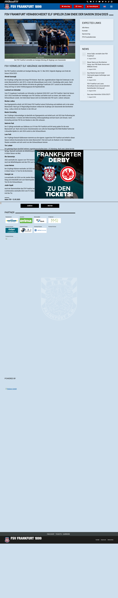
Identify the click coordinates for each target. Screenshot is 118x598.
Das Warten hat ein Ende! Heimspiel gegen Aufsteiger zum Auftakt (98, 75)
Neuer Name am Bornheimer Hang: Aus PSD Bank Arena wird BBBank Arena (98, 64)
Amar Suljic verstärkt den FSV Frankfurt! (97, 55)
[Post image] (84, 54)
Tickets (58, 534)
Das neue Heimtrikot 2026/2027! (98, 94)
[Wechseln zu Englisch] (104, 6)
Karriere (66, 534)
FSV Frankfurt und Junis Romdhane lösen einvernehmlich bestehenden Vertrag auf (98, 86)
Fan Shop (50, 534)
